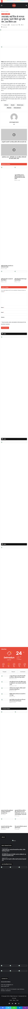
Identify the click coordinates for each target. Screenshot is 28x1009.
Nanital (9, 107)
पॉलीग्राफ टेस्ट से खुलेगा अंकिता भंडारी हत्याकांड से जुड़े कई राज (17, 688)
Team (17, 1000)
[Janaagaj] (14, 5)
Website (2, 317)
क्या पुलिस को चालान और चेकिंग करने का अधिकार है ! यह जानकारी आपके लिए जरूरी (18, 683)
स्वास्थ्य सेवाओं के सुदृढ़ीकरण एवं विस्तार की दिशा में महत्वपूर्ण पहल (7, 812)
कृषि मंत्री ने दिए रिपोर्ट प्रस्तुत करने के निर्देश (20, 279)
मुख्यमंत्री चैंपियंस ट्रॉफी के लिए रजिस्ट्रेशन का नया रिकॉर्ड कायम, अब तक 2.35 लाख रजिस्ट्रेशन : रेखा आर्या (20, 812)
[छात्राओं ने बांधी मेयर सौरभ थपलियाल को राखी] (7, 821)
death (13, 105)
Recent (13, 671)
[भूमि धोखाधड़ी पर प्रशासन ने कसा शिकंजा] (7, 274)
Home (3, 11)
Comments (22, 671)
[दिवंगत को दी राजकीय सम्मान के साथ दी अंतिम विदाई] (23, 967)
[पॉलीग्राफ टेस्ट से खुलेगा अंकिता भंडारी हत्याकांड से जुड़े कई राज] (5, 689)
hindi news (20, 105)
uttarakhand (17, 107)
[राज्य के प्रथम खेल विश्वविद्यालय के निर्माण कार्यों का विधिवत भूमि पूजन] (5, 869)
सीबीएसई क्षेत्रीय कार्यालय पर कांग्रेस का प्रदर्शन (7, 266)
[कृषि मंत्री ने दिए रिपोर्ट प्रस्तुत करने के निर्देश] (21, 274)
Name (2, 307)
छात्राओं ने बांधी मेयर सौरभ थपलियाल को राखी (6, 827)
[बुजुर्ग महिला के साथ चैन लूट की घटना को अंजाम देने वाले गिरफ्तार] (5, 701)
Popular (4, 671)
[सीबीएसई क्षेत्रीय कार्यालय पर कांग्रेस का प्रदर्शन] (7, 216)
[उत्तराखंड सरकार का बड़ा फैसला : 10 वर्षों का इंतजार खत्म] (23, 972)
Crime (6, 105)
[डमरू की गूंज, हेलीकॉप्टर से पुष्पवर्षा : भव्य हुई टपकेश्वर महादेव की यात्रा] (14, 972)
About (14, 1000)
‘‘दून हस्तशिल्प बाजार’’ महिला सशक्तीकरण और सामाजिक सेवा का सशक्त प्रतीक (20, 176)
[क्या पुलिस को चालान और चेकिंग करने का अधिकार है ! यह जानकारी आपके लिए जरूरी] (5, 683)
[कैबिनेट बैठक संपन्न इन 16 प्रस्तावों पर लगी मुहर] (5, 695)
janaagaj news (5, 24)
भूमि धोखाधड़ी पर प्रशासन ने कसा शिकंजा (7, 279)
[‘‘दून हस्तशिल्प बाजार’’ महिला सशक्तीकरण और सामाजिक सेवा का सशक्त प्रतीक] (21, 170)
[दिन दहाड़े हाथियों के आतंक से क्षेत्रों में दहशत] (21, 821)
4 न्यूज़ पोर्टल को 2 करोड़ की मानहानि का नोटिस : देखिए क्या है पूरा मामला (17, 676)
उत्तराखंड (7, 11)
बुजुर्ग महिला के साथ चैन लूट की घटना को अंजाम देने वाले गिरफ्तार (17, 700)
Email (2, 312)
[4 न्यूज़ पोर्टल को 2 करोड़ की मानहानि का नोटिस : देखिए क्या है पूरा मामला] (5, 677)
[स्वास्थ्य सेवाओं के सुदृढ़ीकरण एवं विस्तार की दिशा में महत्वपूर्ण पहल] (7, 760)
